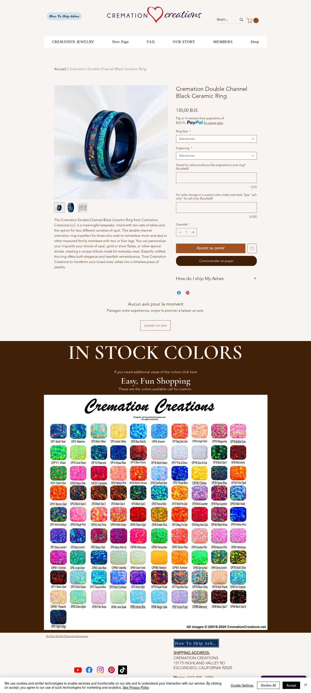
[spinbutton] (186, 232)
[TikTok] (122, 669)
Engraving (184, 148)
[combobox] (216, 139)
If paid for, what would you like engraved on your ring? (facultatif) (210, 166)
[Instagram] (100, 669)
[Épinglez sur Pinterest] (187, 293)
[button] (253, 20)
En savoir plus (213, 123)
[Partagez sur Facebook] (179, 293)
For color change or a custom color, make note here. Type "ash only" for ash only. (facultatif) (216, 196)
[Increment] (193, 232)
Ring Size (183, 131)
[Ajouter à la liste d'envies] (252, 248)
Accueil (60, 69)
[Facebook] (89, 669)
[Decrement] (179, 232)
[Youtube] (78, 669)
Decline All (268, 685)
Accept (291, 685)
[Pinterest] (111, 669)
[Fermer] (305, 685)
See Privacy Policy (136, 687)
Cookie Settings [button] (242, 685)
